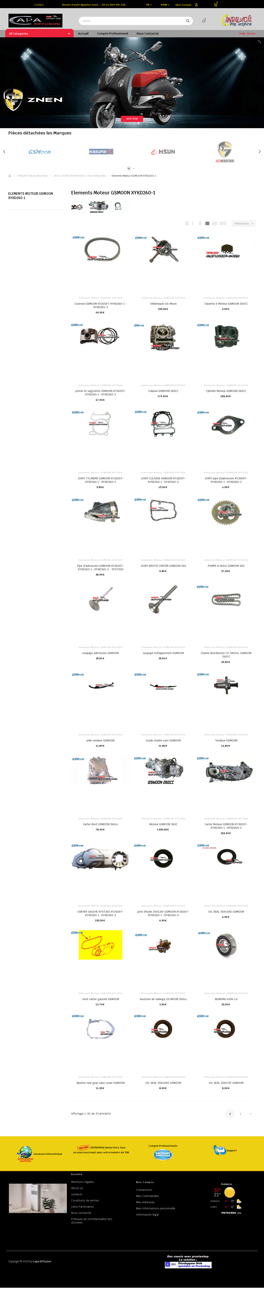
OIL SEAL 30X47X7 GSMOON (226, 1083)
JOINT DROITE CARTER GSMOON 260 (163, 566)
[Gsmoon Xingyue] (39, 152)
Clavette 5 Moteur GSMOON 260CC (226, 303)
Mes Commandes (147, 1196)
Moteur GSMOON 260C (163, 824)
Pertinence (244, 223)
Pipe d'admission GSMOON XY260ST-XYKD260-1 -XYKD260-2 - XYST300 (100, 567)
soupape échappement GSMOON (163, 653)
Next (259, 152)
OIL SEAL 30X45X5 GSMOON (226, 911)
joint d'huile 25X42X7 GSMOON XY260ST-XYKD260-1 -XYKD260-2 (163, 913)
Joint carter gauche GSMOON (100, 999)
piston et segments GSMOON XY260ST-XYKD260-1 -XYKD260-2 (100, 392)
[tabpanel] (39, 152)
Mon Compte (183, 4)
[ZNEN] (225, 152)
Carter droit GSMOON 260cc (100, 824)
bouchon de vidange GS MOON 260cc (163, 999)
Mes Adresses (145, 1202)
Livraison (76, 1194)
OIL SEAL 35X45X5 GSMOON (163, 1083)
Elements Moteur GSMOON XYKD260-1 (30, 196)
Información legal (147, 1214)
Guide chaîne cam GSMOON (163, 740)
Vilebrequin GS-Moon (163, 303)
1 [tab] (129, 169)
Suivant (251, 1114)
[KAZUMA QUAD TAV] (101, 152)
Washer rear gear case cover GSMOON (101, 1083)
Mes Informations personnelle (155, 1208)
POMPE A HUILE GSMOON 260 (226, 566)
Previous (4, 152)
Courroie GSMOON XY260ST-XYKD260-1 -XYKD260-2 (100, 305)
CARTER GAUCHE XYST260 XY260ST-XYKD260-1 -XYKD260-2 (100, 913)
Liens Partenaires (82, 1206)
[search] (188, 21)
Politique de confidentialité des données (91, 1220)
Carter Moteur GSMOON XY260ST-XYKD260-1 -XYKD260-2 (226, 825)
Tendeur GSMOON (226, 740)
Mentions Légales (82, 1182)
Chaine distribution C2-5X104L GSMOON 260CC (226, 654)
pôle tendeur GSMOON (100, 740)
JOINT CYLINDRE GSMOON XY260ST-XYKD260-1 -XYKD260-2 (100, 480)
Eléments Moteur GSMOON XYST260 (101, 298)
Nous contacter (81, 1213)
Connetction (144, 1190)
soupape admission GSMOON (100, 653)
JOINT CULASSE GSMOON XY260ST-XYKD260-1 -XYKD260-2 (163, 480)
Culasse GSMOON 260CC (163, 391)
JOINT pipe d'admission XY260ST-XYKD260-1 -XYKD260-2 (226, 480)
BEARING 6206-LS (226, 999)
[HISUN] (163, 152)
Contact (39, 4)
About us (77, 1188)
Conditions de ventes (85, 1200)
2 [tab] (134, 169)
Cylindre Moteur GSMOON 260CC (226, 391)
